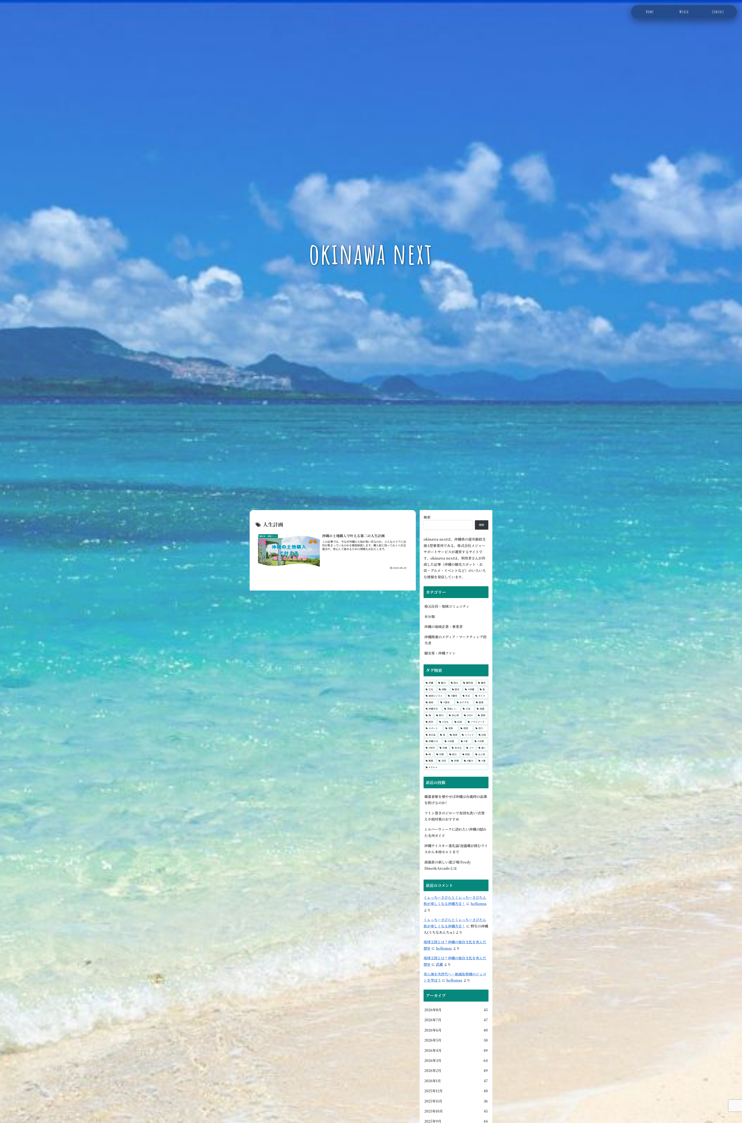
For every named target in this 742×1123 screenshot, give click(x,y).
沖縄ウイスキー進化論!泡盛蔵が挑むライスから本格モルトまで (456, 848)
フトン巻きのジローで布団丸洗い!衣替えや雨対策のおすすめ (454, 816)
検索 (427, 517)
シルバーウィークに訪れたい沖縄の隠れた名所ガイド (455, 832)
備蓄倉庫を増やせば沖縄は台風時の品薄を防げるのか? (455, 799)
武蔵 (439, 964)
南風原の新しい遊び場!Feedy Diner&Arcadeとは (447, 865)
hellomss (479, 903)
